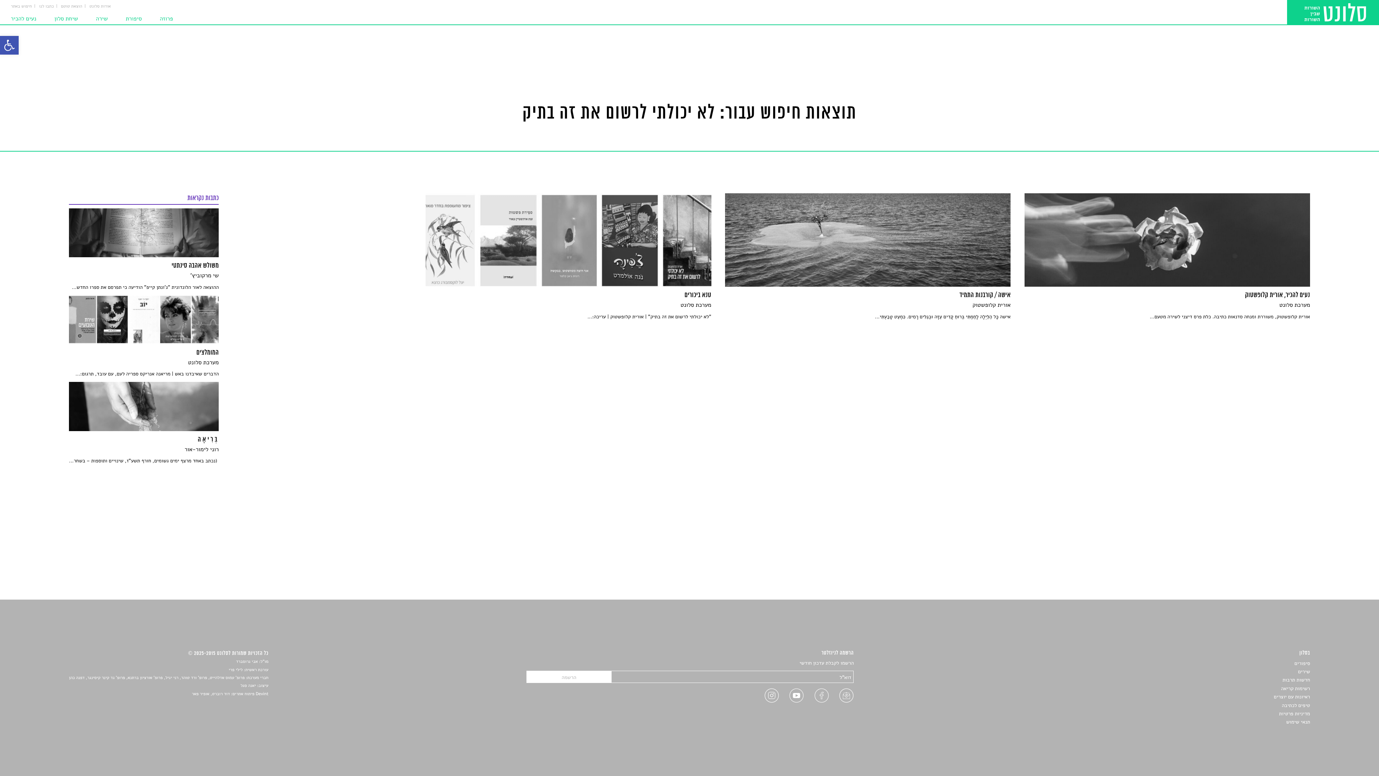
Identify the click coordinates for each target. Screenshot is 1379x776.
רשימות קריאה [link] (1295, 688)
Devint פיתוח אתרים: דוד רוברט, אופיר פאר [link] (230, 694)
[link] (9, 45)
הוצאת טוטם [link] (71, 6)
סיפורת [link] (134, 19)
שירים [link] (1304, 671)
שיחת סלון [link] (66, 19)
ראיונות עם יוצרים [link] (1292, 696)
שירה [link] (102, 19)
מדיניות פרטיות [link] (1294, 713)
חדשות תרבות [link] (1296, 679)
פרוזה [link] (166, 19)
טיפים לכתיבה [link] (1296, 705)
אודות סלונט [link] (100, 6)
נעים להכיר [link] (23, 19)
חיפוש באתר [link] (21, 6)
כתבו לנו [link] (46, 6)
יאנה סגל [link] (248, 686)
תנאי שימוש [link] (1298, 722)
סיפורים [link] (1302, 663)
